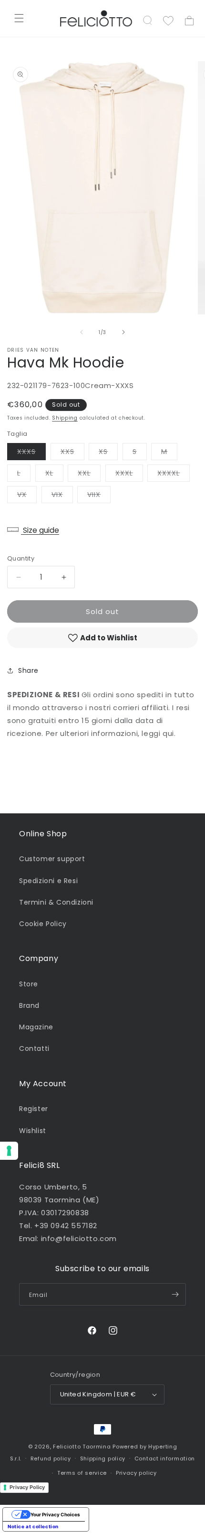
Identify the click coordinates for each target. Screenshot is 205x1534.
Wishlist (32, 1130)
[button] (19, 18)
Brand (29, 1005)
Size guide (40, 530)
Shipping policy (103, 1458)
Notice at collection (33, 1526)
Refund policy (51, 1458)
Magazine (36, 1027)
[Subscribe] (174, 1294)
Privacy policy (136, 1473)
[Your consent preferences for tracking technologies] (9, 1151)
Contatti (34, 1048)
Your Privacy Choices (55, 1514)
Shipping (65, 417)
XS (108, 453)
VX (27, 496)
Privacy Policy (27, 1487)
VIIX (99, 496)
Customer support (52, 859)
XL (54, 475)
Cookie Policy (43, 924)
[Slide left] (81, 332)
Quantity (20, 558)
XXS (72, 453)
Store (28, 984)
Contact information (164, 1458)
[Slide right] (123, 332)
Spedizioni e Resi (48, 881)
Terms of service (82, 1473)
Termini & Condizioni (56, 902)
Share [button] (28, 670)
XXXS (31, 453)
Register (33, 1108)
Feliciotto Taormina (82, 1446)
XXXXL (173, 475)
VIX (62, 496)
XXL (89, 475)
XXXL (129, 475)
